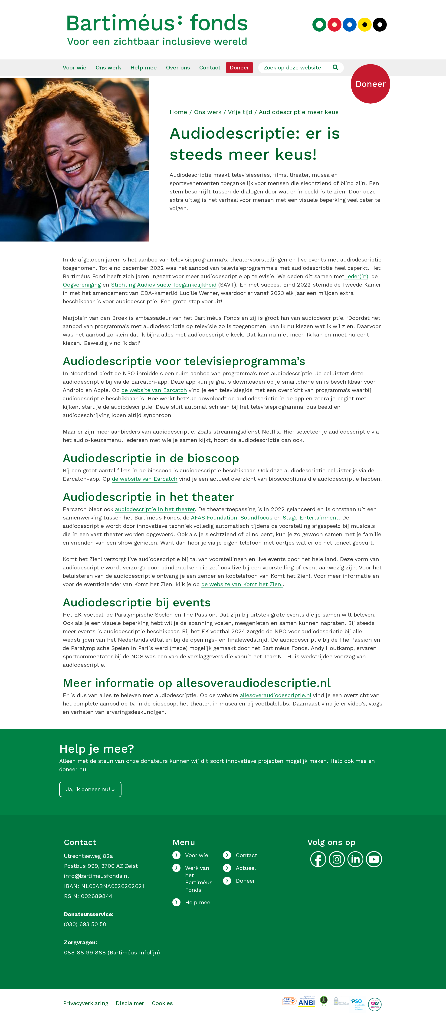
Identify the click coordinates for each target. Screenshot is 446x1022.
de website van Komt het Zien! (242, 584)
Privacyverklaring (85, 1003)
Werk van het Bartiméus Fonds (199, 879)
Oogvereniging (82, 284)
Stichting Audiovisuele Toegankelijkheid (163, 284)
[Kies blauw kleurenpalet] (350, 25)
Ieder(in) (356, 276)
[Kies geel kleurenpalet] (365, 25)
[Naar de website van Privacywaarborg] (340, 1000)
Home (178, 111)
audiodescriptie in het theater (155, 509)
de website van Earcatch (154, 390)
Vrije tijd (240, 111)
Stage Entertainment (310, 517)
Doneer (239, 67)
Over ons (178, 67)
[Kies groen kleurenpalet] (319, 25)
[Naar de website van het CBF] (289, 1001)
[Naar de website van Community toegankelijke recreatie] (374, 1004)
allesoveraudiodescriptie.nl (275, 695)
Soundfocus (256, 517)
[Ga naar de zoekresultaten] (335, 67)
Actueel (246, 868)
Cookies (162, 1003)
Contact (209, 67)
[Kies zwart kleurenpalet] (380, 25)
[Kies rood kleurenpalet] (334, 25)
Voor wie (74, 67)
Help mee (144, 67)
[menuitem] (74, 67)
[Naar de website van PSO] (357, 1004)
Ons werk (108, 67)
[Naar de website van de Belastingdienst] (306, 1001)
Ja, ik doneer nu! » (90, 789)
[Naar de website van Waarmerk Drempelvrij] (324, 1000)
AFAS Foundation (214, 517)
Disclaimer (130, 1003)
